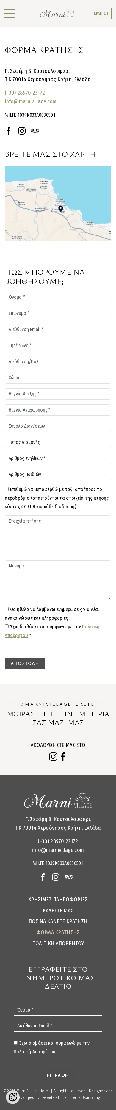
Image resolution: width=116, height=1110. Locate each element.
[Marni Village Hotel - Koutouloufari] (58, 13)
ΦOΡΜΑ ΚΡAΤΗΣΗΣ (57, 932)
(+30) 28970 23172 (25, 93)
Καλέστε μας (58, 910)
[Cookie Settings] (13, 1097)
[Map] (58, 203)
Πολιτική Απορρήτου (58, 943)
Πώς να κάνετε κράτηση (58, 921)
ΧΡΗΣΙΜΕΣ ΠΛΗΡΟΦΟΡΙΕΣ (58, 899)
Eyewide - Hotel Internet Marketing (70, 1097)
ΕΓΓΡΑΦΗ (58, 1075)
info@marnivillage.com (31, 101)
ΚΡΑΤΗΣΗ (101, 13)
